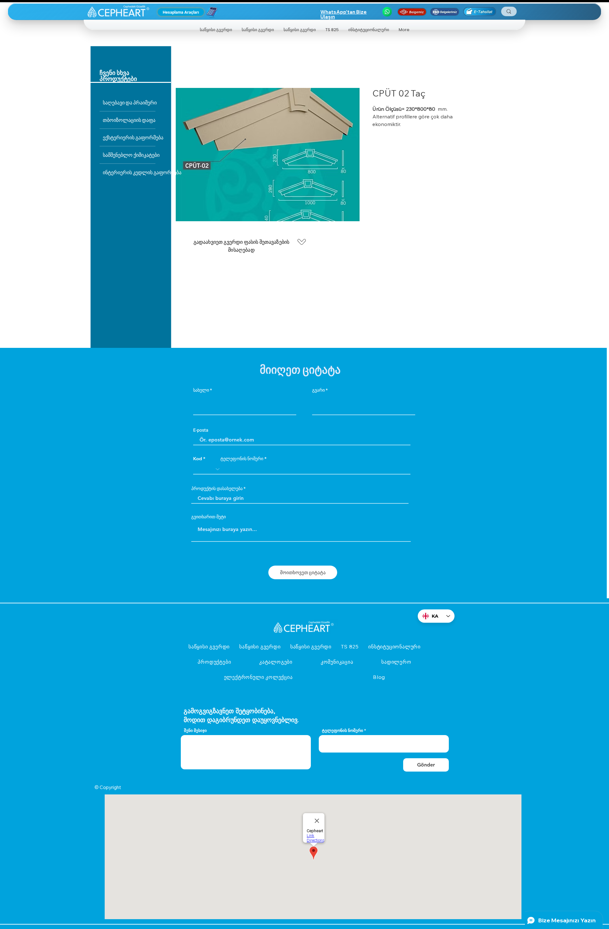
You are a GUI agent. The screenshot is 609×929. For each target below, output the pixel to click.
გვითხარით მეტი (208, 517)
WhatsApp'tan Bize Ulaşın (343, 14)
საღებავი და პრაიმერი (129, 102)
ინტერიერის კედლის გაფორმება (129, 172)
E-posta (200, 430)
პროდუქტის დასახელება (217, 489)
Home (183, 66)
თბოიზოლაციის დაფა (129, 120)
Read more (383, 132)
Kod (197, 458)
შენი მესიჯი (195, 730)
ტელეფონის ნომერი (241, 458)
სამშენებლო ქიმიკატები (129, 155)
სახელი (201, 390)
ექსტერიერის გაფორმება (129, 137)
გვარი (318, 390)
